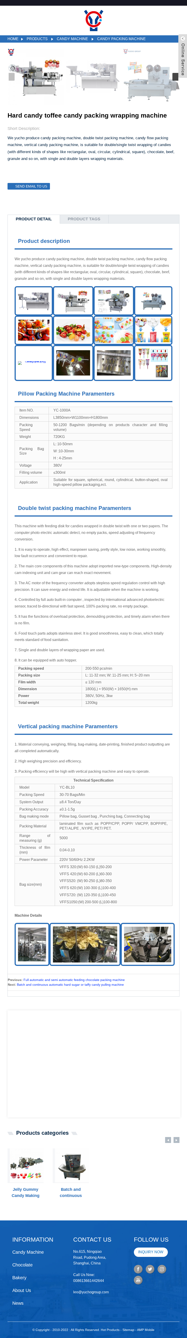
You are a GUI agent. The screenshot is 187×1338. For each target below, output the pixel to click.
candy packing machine (121, 39)
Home (13, 39)
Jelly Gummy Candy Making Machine (25, 1193)
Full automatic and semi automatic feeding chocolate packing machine (74, 980)
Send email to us (31, 186)
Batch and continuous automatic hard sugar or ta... (71, 1193)
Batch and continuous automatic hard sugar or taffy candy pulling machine (70, 984)
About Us (21, 1290)
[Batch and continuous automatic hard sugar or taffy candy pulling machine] (72, 1165)
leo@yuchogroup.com (91, 1292)
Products (37, 39)
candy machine (72, 39)
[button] (175, 77)
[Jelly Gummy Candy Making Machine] (27, 1165)
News (17, 1303)
